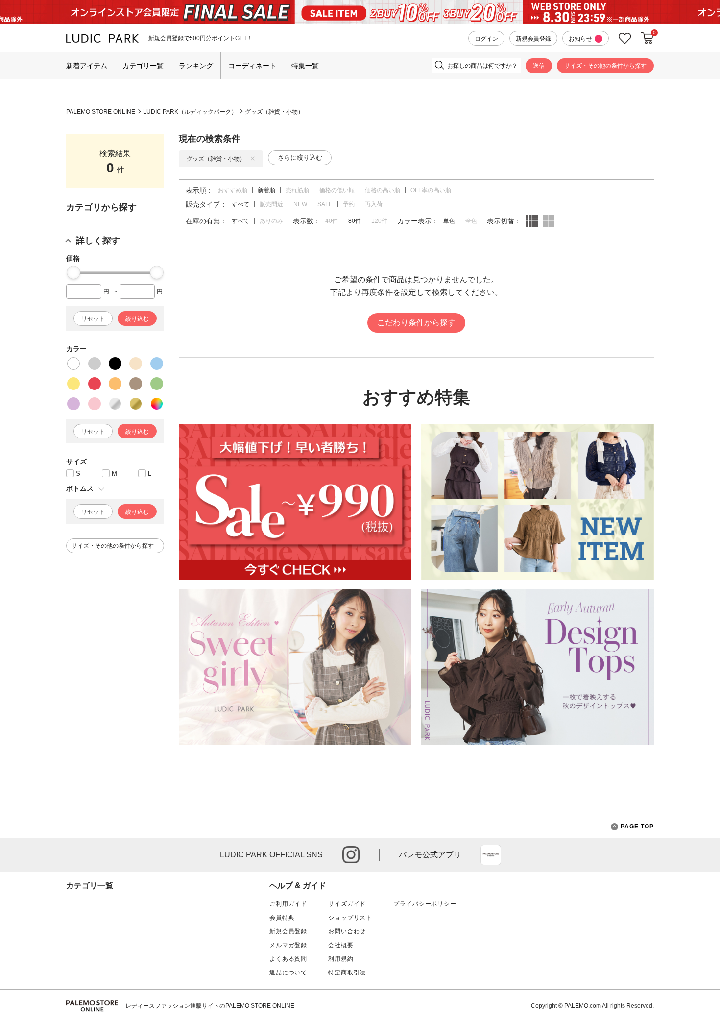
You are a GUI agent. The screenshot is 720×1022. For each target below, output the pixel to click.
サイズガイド (347, 903)
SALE (325, 204)
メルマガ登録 (288, 945)
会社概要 (340, 945)
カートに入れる (647, 38)
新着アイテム (86, 66)
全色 (471, 221)
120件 (379, 221)
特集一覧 (305, 66)
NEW (300, 204)
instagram (351, 854)
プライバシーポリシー (424, 903)
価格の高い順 (382, 190)
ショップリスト (350, 917)
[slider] (73, 272)
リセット (93, 319)
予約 (349, 204)
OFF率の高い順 (430, 190)
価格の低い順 (337, 190)
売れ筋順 (297, 190)
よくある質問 (288, 958)
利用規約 (340, 958)
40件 (331, 221)
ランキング (196, 66)
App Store (491, 855)
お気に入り (625, 38)
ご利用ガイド (288, 903)
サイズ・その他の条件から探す (605, 65)
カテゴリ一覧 (143, 66)
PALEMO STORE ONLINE (100, 112)
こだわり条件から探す (416, 322)
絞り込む (137, 319)
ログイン (486, 38)
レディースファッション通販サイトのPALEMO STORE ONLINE (209, 1005)
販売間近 (271, 204)
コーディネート (252, 66)
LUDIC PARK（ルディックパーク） (190, 112)
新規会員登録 (533, 38)
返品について (288, 972)
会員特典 (281, 917)
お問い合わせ (347, 931)
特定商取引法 (347, 972)
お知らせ (584, 38)
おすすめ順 (232, 190)
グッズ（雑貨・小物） (274, 112)
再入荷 (374, 204)
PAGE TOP (637, 826)
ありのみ (271, 221)
